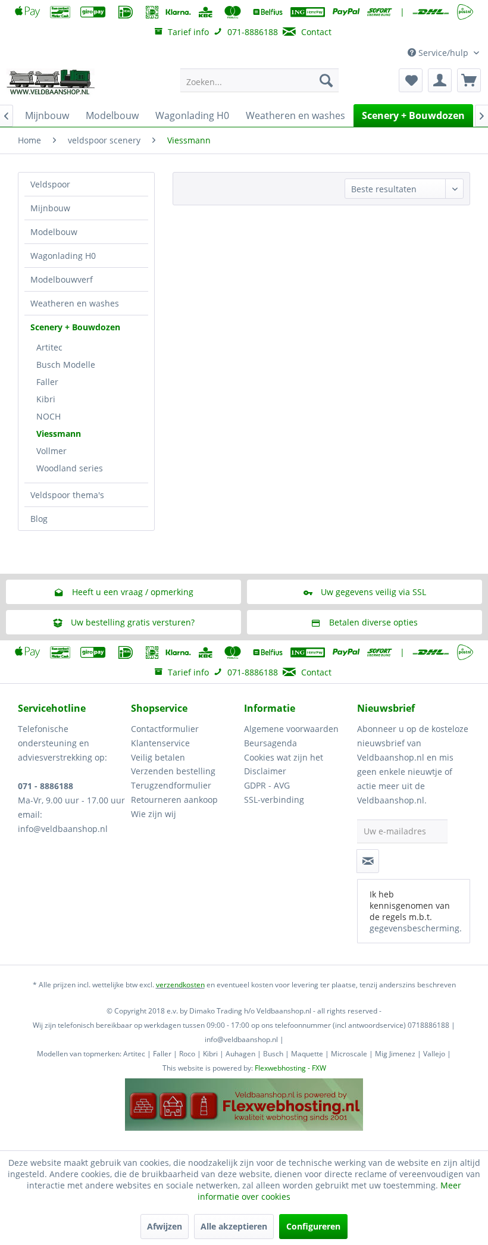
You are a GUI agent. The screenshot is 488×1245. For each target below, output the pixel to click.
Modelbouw (53, 231)
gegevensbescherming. (416, 928)
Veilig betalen (158, 757)
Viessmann (58, 433)
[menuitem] (259, 80)
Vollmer (51, 450)
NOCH (48, 416)
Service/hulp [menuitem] (443, 52)
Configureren (313, 1226)
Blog (39, 518)
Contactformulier (165, 728)
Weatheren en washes (74, 303)
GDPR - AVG (267, 785)
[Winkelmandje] (469, 80)
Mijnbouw (50, 208)
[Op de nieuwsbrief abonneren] (367, 861)
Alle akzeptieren (234, 1226)
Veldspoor (50, 184)
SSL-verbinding (274, 799)
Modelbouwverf (61, 279)
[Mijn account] (440, 80)
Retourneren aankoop (174, 799)
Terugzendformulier (171, 785)
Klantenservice (160, 743)
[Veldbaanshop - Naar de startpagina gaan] (51, 83)
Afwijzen (164, 1226)
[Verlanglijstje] (411, 80)
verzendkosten (180, 985)
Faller (47, 381)
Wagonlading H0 (63, 255)
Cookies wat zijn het (283, 757)
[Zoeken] (326, 80)
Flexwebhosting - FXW (290, 1068)
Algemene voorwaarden (291, 728)
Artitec (49, 347)
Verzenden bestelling (173, 771)
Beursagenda (270, 743)
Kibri (45, 399)
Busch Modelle (65, 364)
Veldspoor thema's (67, 494)
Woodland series (69, 468)
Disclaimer (265, 771)
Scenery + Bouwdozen (75, 327)
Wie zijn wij (153, 813)
